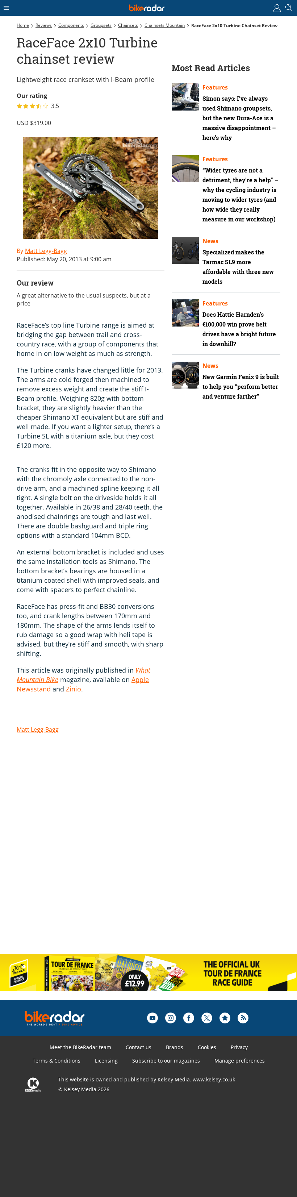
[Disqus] (129, 854)
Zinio (73, 689)
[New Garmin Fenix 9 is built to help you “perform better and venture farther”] (185, 375)
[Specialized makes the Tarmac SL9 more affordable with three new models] (185, 250)
